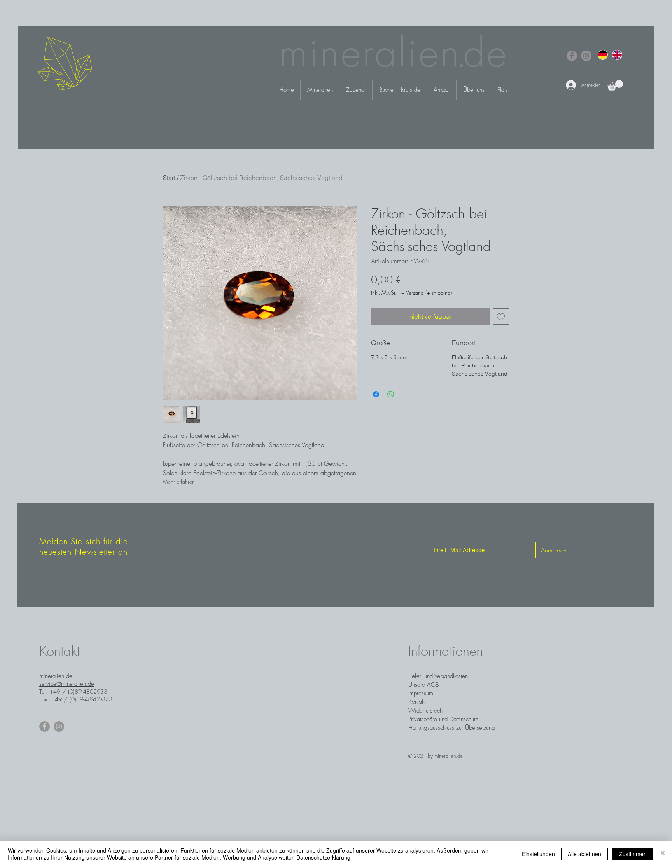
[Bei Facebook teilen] (376, 394)
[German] (603, 54)
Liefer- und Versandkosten (438, 676)
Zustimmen (633, 854)
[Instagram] (586, 56)
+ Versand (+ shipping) (426, 292)
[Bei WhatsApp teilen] (391, 394)
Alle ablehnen (584, 854)
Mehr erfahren (179, 481)
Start (169, 178)
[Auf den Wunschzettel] (501, 316)
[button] (615, 85)
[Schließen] (662, 854)
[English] (617, 54)
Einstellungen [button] (538, 854)
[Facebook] (572, 56)
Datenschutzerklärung (323, 857)
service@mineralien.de (66, 684)
